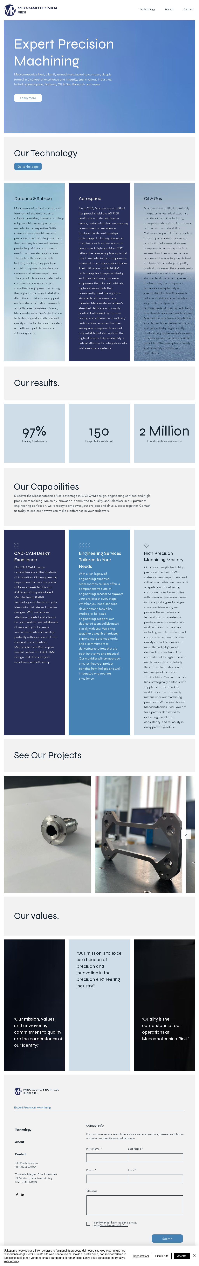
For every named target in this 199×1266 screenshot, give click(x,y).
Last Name (134, 1148)
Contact (20, 1154)
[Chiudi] (194, 1256)
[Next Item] (186, 834)
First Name (93, 1148)
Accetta (181, 1256)
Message (91, 1190)
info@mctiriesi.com (26, 1163)
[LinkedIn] (23, 1195)
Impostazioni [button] (141, 1256)
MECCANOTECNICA (41, 1089)
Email (131, 1170)
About (19, 1142)
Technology (23, 1129)
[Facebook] (17, 1195)
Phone (90, 1170)
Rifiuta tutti (161, 1256)
